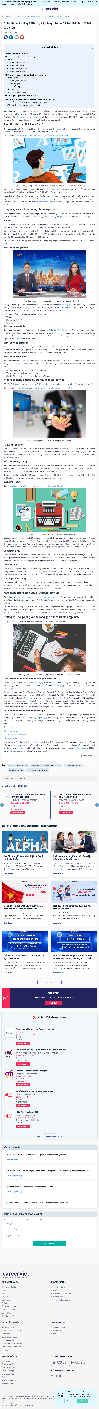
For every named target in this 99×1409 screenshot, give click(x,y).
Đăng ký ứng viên (8, 1316)
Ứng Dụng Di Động (9, 1306)
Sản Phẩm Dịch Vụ (58, 1296)
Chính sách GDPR (8, 1334)
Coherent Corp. (21, 1074)
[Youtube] (60, 1375)
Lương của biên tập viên (18, 765)
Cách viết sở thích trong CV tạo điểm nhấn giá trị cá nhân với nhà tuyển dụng (36, 1155)
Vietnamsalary (25, 597)
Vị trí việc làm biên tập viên (37, 770)
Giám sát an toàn (8, 1374)
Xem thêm (8, 873)
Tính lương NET (49, 1243)
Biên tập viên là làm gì (73, 765)
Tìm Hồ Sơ (55, 1290)
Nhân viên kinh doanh (10, 1380)
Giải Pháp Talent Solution (61, 1293)
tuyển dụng (56, 685)
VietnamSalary (8, 1293)
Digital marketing (9, 1367)
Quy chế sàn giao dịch (10, 1337)
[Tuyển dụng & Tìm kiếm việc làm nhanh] (49, 9)
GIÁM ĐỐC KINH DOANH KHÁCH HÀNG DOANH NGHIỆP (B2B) (75, 795)
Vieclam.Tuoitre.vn (58, 1327)
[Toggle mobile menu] (3, 9)
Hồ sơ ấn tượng (12, 1159)
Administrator (7, 1383)
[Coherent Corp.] (9, 1074)
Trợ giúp (5, 1350)
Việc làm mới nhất (9, 1287)
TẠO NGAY (53, 1003)
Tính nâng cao (9, 1223)
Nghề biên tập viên (16, 770)
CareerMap (6, 1296)
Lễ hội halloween (11, 738)
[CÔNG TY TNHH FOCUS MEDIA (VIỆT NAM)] (9, 1053)
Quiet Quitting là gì (11, 731)
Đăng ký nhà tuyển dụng (60, 1300)
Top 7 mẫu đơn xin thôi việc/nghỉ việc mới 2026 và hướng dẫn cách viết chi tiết (37, 1202)
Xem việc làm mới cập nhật (48, 1136)
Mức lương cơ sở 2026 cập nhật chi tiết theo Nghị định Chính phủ (31, 1186)
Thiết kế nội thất (8, 1364)
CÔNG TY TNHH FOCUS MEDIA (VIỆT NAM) (31, 1053)
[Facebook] (52, 1375)
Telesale (5, 1377)
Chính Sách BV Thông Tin (11, 1330)
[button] (96, 2)
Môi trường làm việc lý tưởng (15, 734)
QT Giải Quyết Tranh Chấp (12, 1346)
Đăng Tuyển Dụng (58, 1287)
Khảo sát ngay (29, 4)
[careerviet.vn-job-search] (59, 1363)
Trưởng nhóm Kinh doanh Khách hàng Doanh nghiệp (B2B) (28, 795)
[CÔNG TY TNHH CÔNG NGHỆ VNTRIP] (6, 796)
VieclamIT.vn (56, 1330)
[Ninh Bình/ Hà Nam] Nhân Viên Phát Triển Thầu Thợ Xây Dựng (42, 1029)
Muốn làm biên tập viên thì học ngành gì (46, 765)
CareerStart (6, 1313)
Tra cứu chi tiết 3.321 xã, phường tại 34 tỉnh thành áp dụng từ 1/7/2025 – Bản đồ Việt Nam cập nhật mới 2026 (48, 1170)
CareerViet (32, 742)
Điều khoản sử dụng (9, 1340)
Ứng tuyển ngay (17, 812)
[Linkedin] (56, 1375)
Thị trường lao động (14, 1175)
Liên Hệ (54, 1334)
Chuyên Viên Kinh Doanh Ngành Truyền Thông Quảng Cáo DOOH (42, 1050)
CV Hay (4, 1290)
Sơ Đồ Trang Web (8, 1309)
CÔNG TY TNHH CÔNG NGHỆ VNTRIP (23, 800)
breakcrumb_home (3, 16)
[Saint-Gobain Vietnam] (9, 1033)
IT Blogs (5, 1303)
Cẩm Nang (6, 1300)
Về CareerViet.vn (8, 1327)
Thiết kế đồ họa (8, 1371)
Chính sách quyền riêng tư (12, 1343)
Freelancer (6, 1361)
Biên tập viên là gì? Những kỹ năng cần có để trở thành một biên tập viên (43, 16)
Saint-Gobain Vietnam (24, 1032)
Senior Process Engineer (26, 1070)
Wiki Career (10, 16)
